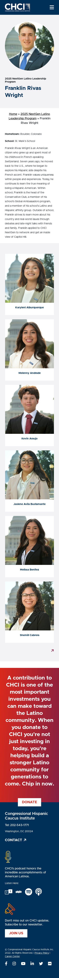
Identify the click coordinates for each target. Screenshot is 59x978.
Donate (29, 802)
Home (13, 114)
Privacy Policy (42, 953)
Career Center (12, 956)
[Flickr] (49, 964)
